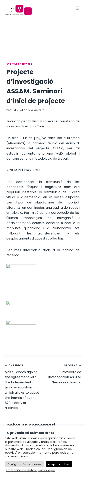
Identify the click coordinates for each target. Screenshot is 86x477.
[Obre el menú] (77, 8)
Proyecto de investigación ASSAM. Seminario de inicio (64, 374)
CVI (13, 110)
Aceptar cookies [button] (59, 464)
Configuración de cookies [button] (24, 464)
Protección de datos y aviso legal (30, 470)
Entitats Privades (19, 63)
